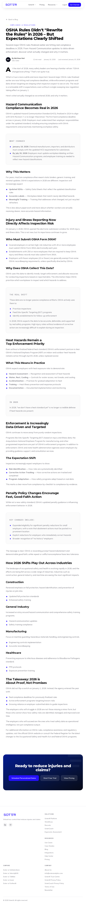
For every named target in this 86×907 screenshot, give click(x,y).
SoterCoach (49, 829)
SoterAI (31, 5)
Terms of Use (49, 887)
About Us (48, 870)
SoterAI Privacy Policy (53, 880)
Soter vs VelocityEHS (10, 873)
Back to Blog (13, 19)
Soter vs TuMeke (9, 877)
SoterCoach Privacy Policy (54, 883)
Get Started (74, 5)
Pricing (42, 5)
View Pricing (69, 778)
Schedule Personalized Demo (24, 778)
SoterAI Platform (51, 818)
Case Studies (49, 846)
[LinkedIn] (5, 825)
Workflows (49, 822)
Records (48, 825)
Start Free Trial (49, 778)
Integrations (49, 853)
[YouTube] (11, 825)
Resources (52, 5)
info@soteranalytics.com (54, 873)
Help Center (49, 856)
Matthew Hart (19, 58)
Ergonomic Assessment (53, 832)
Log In (65, 5)
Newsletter (49, 890)
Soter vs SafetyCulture (11, 870)
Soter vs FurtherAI (9, 883)
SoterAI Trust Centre (52, 877)
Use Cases (48, 843)
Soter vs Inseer (8, 880)
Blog (46, 849)
